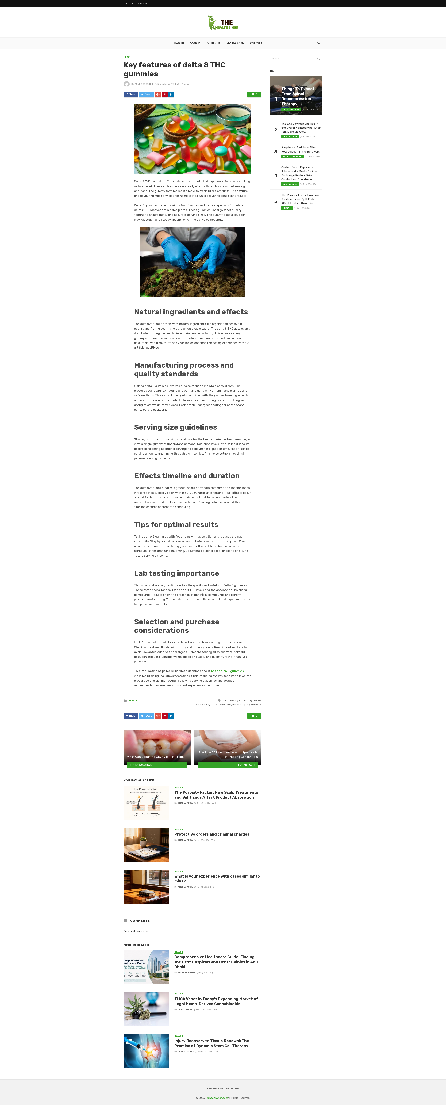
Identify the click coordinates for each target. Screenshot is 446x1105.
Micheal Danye (186, 972)
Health (179, 42)
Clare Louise (186, 1051)
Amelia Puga (185, 803)
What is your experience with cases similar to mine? (217, 878)
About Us (142, 3)
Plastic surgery (293, 156)
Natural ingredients (231, 704)
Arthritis (213, 42)
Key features (255, 700)
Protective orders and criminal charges (211, 834)
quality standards (252, 704)
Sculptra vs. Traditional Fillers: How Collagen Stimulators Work (300, 149)
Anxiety (195, 42)
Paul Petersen (143, 84)
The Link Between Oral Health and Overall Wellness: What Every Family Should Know (301, 127)
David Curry (185, 1009)
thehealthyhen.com (216, 1097)
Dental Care (235, 42)
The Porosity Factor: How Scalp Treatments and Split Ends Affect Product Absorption (216, 794)
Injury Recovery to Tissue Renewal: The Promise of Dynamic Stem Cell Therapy (211, 1043)
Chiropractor (291, 110)
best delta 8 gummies (235, 700)
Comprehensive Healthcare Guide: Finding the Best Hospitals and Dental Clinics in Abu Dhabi (216, 962)
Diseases (256, 42)
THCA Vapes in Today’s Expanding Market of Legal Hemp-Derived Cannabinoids (216, 1001)
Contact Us (129, 3)
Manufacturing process (207, 704)
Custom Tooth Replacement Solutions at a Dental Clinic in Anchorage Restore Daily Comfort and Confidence (299, 173)
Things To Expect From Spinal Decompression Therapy (297, 96)
